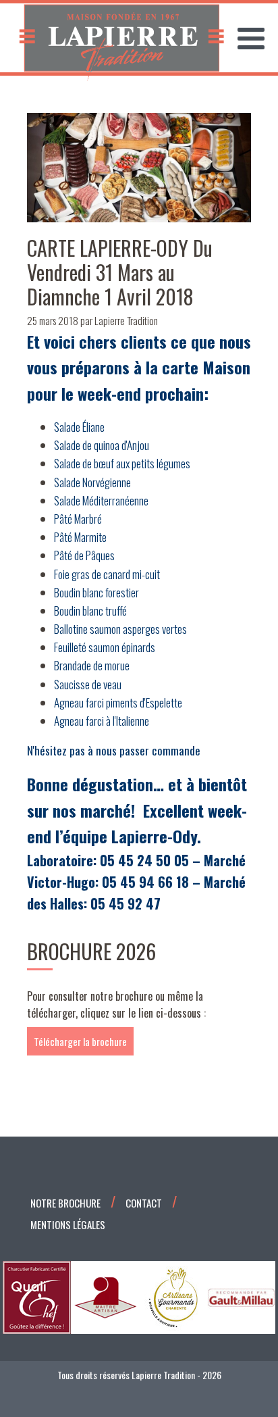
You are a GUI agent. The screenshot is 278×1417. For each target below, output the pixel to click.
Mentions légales (67, 1224)
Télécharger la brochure (80, 1041)
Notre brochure (65, 1202)
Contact (144, 1202)
